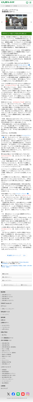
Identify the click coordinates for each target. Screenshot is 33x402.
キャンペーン (5, 360)
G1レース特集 (5, 349)
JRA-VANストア (6, 364)
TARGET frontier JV (6, 303)
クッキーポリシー (6, 381)
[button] (3, 22)
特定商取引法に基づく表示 (8, 375)
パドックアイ (5, 314)
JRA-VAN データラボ (7, 296)
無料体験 (3, 317)
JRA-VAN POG (5, 345)
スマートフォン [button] (9, 285)
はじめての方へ (7, 280)
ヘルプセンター (6, 327)
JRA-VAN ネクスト (6, 294)
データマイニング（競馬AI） (9, 352)
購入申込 (4, 335)
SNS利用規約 (5, 371)
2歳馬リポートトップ (14, 255)
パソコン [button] (24, 285)
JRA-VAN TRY (5, 298)
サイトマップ (4, 388)
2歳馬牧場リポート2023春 (11, 6)
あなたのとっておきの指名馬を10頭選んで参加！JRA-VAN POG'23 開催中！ (16, 266)
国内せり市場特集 (6, 354)
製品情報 (6, 274)
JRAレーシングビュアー (8, 308)
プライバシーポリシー (7, 379)
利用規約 (4, 369)
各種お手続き (4, 332)
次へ (24, 255)
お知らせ (3, 320)
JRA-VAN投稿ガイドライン (9, 373)
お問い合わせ (5, 329)
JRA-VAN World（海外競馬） (9, 347)
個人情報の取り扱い (7, 377)
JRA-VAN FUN (5, 343)
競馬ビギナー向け (6, 356)
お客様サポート (8, 277)
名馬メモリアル (6, 350)
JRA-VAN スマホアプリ (8, 300)
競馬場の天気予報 (6, 362)
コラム (3, 358)
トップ (2, 6)
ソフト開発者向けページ (7, 338)
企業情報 (3, 386)
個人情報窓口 (5, 383)
